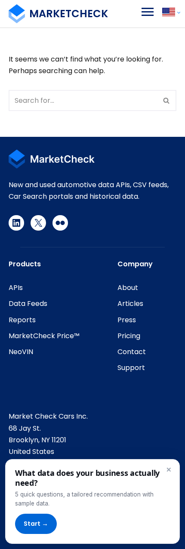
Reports (22, 320)
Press (126, 320)
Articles (130, 303)
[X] (38, 223)
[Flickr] (60, 223)
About (127, 288)
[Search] (166, 100)
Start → (36, 523)
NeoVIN (21, 352)
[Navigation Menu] (148, 12)
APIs (16, 288)
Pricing (128, 336)
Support (131, 368)
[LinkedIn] (16, 223)
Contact (131, 352)
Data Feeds (28, 303)
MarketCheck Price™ (44, 336)
